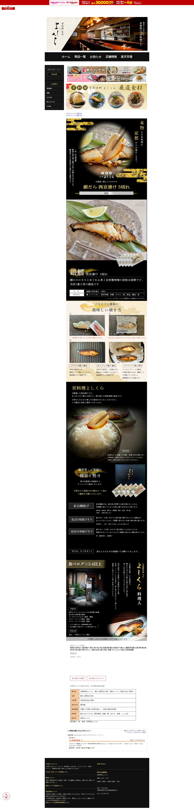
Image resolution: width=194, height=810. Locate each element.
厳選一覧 (79, 115)
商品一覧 (80, 56)
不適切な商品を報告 (99, 686)
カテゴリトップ (70, 113)
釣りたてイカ (51, 102)
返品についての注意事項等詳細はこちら (57, 802)
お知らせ (96, 56)
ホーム (66, 56)
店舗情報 (111, 56)
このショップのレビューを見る (137, 732)
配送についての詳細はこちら (54, 785)
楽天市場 (126, 56)
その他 (49, 106)
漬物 (48, 93)
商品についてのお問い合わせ (80, 686)
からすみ (49, 97)
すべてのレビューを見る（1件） (136, 730)
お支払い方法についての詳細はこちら (57, 772)
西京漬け (49, 88)
